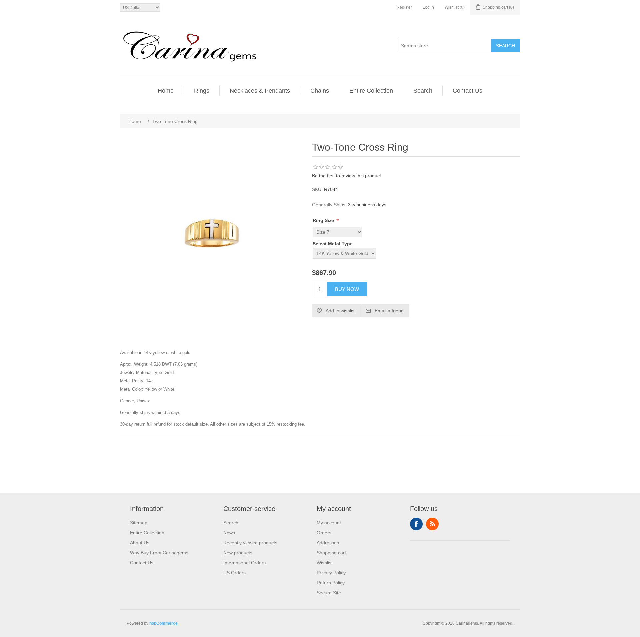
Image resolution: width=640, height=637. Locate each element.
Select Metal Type (333, 243)
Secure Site (329, 592)
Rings (201, 90)
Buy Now (347, 289)
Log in (428, 7)
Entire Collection (371, 90)
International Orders (244, 562)
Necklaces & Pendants (260, 90)
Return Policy (331, 582)
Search (505, 45)
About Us (139, 542)
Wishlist (325, 562)
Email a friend (389, 310)
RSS (432, 524)
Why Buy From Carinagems (159, 552)
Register (404, 7)
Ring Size (324, 220)
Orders (324, 532)
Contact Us (467, 90)
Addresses (328, 542)
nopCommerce (163, 623)
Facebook (416, 524)
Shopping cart (331, 552)
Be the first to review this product (346, 175)
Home (166, 90)
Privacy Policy (331, 572)
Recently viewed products (250, 542)
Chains (319, 90)
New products (237, 552)
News (229, 532)
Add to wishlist (341, 310)
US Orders (234, 572)
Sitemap (138, 522)
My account (329, 522)
